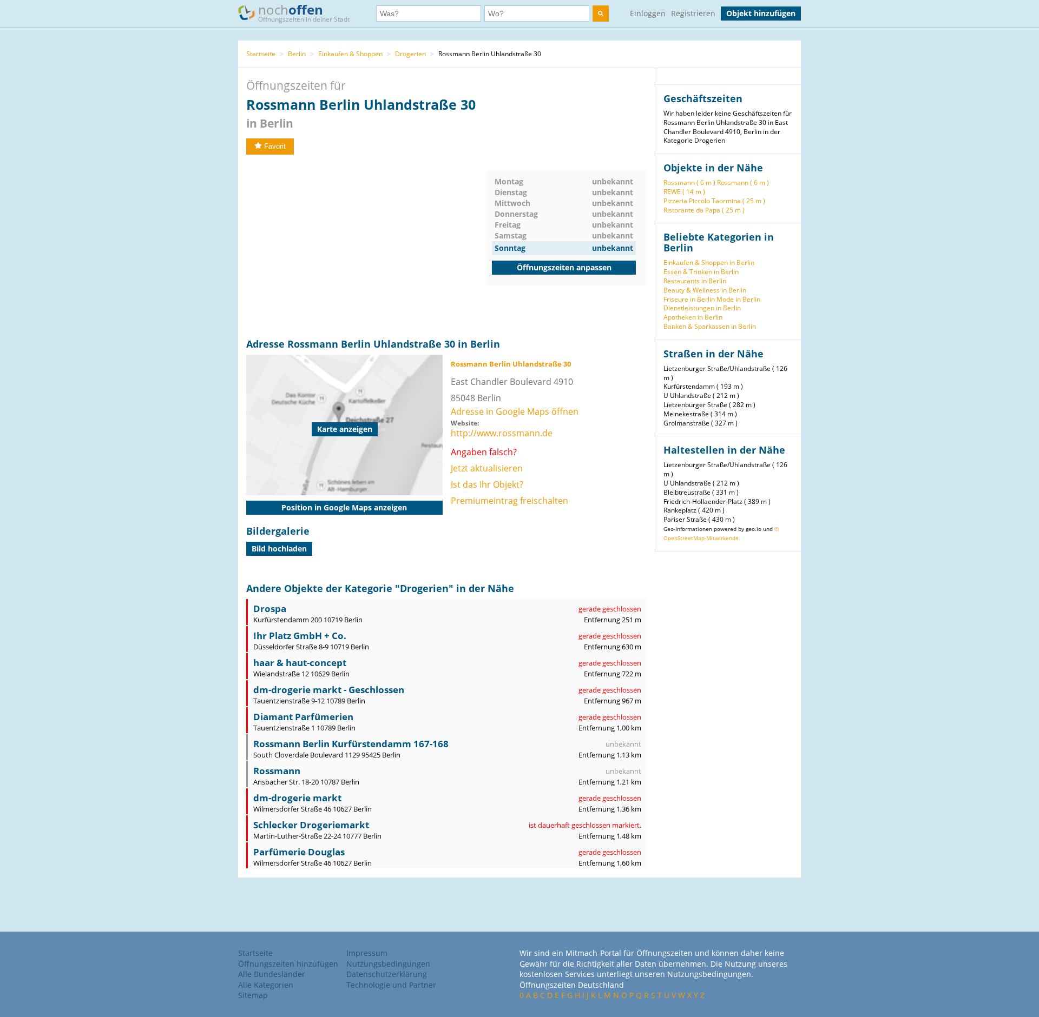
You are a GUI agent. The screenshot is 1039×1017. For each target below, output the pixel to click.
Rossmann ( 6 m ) (689, 182)
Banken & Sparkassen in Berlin (709, 326)
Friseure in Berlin (689, 299)
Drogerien (410, 53)
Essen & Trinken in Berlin (701, 271)
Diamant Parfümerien (303, 716)
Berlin (297, 53)
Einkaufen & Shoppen (350, 53)
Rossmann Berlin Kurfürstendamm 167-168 (351, 743)
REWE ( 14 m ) (684, 191)
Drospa (269, 608)
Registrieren (693, 13)
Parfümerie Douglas (299, 852)
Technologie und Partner (391, 985)
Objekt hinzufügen (760, 13)
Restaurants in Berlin (694, 280)
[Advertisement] (366, 246)
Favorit (275, 146)
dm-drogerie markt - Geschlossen (328, 689)
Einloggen (648, 13)
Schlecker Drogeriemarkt (311, 825)
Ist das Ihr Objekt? (487, 484)
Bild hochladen (279, 548)
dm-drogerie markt (297, 798)
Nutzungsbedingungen (388, 964)
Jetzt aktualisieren (487, 468)
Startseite (260, 53)
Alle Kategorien (265, 985)
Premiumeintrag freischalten (509, 501)
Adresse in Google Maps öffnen (514, 411)
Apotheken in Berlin (692, 317)
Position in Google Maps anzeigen (344, 507)
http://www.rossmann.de (502, 433)
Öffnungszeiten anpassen (564, 267)
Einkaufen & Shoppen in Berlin (708, 262)
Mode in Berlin (738, 299)
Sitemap (253, 995)
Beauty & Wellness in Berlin (704, 290)
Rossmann (276, 771)
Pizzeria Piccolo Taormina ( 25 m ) (714, 200)
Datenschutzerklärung (386, 974)
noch (304, 12)
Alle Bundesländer (271, 974)
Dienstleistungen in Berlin (702, 308)
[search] (601, 13)
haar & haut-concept (299, 662)
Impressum (366, 953)
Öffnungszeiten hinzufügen (288, 964)
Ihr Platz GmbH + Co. (299, 635)
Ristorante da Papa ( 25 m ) (704, 210)
